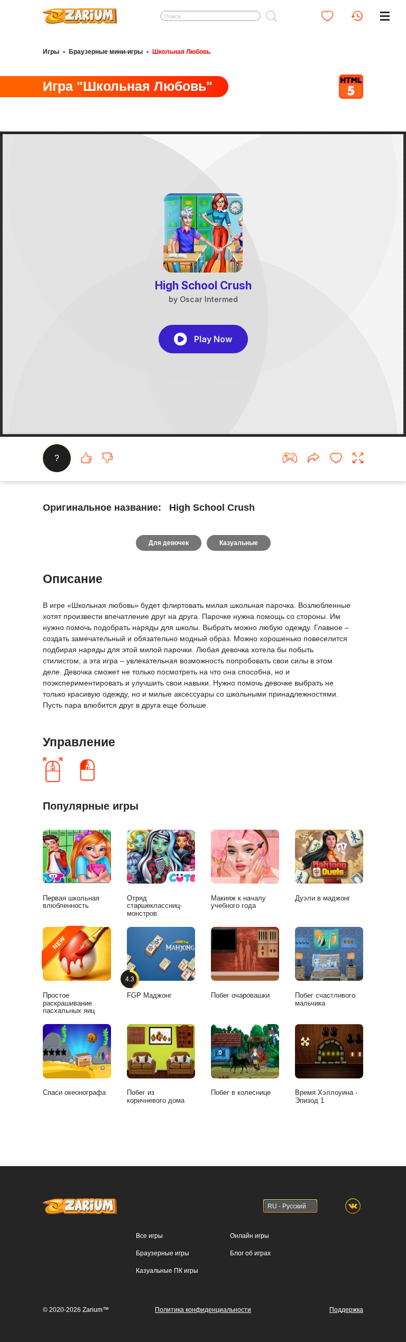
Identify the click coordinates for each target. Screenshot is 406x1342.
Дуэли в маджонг (322, 898)
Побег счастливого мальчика (325, 999)
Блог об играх (250, 1253)
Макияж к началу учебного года (238, 902)
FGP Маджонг (149, 987)
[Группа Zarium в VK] (353, 1206)
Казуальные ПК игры (167, 1270)
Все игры (149, 1236)
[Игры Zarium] (80, 12)
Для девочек (169, 543)
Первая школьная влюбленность (71, 902)
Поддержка (346, 1309)
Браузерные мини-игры (106, 51)
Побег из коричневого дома (155, 1096)
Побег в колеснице (241, 1092)
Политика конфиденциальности (203, 1309)
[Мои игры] (327, 15)
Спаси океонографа (74, 1092)
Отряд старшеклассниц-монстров (154, 906)
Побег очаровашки (240, 995)
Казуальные (238, 543)
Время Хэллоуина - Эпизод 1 (326, 1096)
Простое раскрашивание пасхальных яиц (69, 975)
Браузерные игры (162, 1253)
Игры (51, 51)
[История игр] (356, 15)
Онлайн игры (249, 1236)
